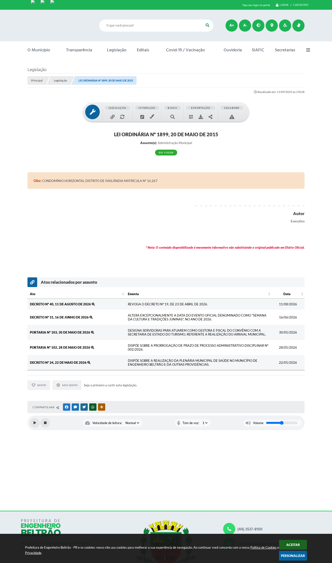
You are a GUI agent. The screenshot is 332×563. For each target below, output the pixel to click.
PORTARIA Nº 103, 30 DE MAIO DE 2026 (60, 332)
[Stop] (45, 423)
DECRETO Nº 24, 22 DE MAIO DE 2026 (58, 362)
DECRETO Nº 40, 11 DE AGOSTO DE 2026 (61, 304)
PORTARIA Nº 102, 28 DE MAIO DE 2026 (60, 347)
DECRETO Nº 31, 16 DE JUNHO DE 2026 (59, 317)
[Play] (35, 423)
